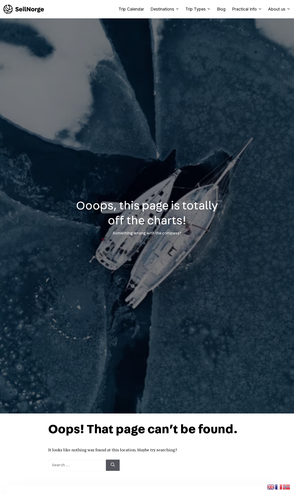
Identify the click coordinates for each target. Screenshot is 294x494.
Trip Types (195, 9)
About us (276, 9)
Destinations (162, 9)
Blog (221, 9)
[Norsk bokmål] (287, 486)
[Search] (113, 465)
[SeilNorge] (23, 9)
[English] (271, 486)
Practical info (244, 9)
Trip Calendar (131, 9)
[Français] (279, 486)
